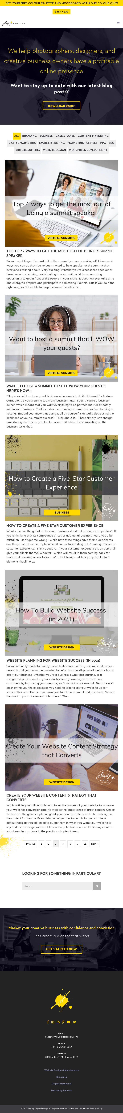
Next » (94, 843)
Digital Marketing (22, 143)
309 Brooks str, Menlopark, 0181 (61, 1057)
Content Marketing (93, 136)
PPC (103, 143)
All (16, 136)
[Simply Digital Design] (13, 23)
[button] (61, 11)
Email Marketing (52, 143)
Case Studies (65, 136)
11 (85, 843)
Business (46, 136)
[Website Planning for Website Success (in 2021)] (61, 635)
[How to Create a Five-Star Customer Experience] (61, 500)
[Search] (97, 886)
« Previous (30, 843)
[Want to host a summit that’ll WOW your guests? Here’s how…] (61, 363)
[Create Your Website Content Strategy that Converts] (61, 770)
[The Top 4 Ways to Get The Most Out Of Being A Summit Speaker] (61, 226)
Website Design (54, 150)
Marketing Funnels (82, 143)
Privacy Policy (96, 1108)
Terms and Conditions (78, 1108)
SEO (111, 143)
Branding (29, 136)
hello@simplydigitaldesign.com (61, 1036)
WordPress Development (88, 150)
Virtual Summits (27, 150)
